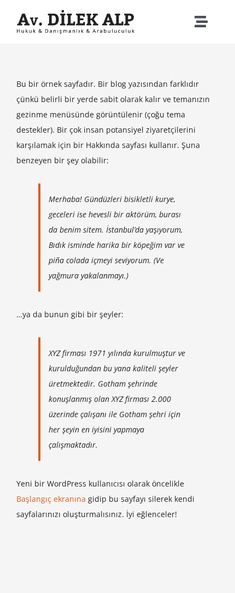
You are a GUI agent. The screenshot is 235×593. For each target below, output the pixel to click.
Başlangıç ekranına (51, 499)
